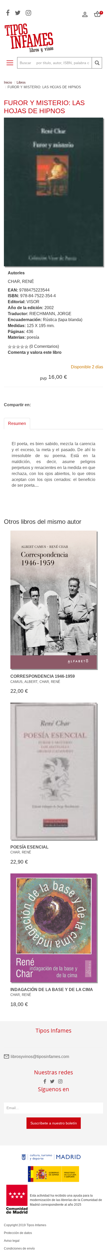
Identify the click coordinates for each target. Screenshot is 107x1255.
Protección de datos (18, 1233)
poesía (33, 337)
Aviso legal (11, 1241)
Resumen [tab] (17, 423)
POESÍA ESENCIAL (29, 847)
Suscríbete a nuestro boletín (53, 1123)
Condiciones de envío (19, 1248)
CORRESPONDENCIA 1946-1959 (42, 676)
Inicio (8, 82)
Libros (21, 82)
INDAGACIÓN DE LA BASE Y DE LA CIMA (51, 989)
